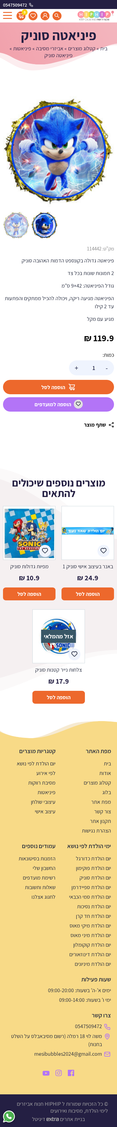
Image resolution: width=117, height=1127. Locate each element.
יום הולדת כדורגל (93, 858)
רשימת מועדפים (39, 877)
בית (103, 48)
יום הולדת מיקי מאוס (90, 925)
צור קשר (102, 811)
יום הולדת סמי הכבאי (90, 896)
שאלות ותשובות (40, 887)
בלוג (106, 792)
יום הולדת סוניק (95, 877)
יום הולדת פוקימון (93, 868)
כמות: (108, 354)
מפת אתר (101, 801)
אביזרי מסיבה (49, 48)
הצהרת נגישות (96, 830)
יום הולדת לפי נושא (36, 763)
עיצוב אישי (45, 811)
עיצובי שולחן (43, 801)
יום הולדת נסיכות (94, 906)
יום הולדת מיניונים (93, 963)
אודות (105, 773)
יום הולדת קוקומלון (92, 944)
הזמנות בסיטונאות (37, 858)
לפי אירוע (46, 773)
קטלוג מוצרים (81, 48)
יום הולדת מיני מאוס (90, 935)
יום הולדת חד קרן (93, 916)
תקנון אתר (100, 821)
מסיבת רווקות (42, 782)
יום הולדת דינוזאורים (90, 954)
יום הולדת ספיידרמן (91, 887)
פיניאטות (22, 48)
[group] (58, 151)
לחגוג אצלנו (44, 896)
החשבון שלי (44, 868)
